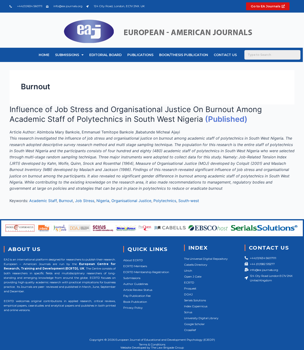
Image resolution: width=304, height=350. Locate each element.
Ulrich (188, 270)
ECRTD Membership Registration (146, 272)
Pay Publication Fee (137, 296)
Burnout (66, 200)
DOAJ (188, 294)
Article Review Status (137, 290)
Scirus (188, 312)
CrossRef (190, 330)
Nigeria (102, 200)
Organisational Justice (131, 200)
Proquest (190, 288)
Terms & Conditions (152, 344)
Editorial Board (105, 55)
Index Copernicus (195, 306)
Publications (140, 55)
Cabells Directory (195, 264)
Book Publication (135, 301)
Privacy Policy (133, 307)
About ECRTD (133, 260)
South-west (188, 200)
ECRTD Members (135, 266)
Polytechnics (164, 200)
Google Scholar (194, 324)
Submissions (67, 55)
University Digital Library (201, 318)
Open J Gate (192, 276)
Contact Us (225, 55)
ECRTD (189, 282)
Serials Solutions (195, 300)
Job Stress (84, 200)
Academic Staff (43, 200)
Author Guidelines (135, 284)
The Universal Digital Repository (206, 258)
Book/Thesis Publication (183, 55)
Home (44, 55)
